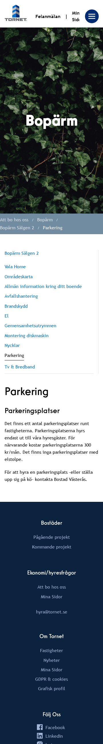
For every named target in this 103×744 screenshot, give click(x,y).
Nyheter (51, 660)
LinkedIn (54, 736)
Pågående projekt (51, 537)
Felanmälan (47, 16)
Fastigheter (51, 650)
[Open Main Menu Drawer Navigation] (92, 16)
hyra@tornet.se (51, 611)
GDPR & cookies (51, 679)
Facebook (55, 727)
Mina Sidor (51, 596)
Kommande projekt (51, 546)
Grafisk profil (51, 688)
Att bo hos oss (51, 586)
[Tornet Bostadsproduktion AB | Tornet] (15, 13)
